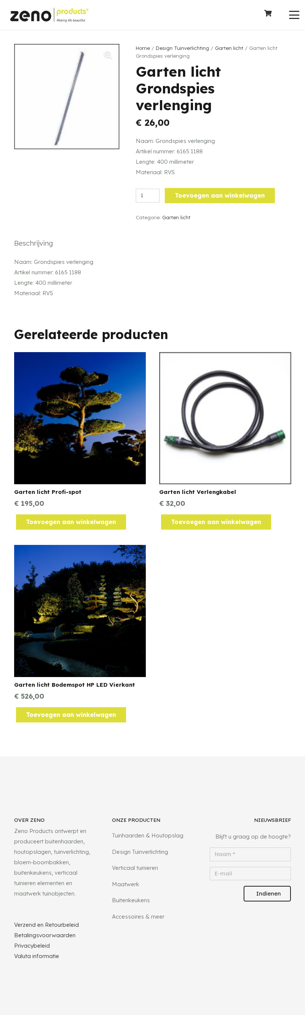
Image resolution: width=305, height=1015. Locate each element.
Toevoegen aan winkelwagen (220, 195)
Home (143, 48)
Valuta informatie (36, 956)
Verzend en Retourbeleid (46, 924)
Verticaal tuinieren (135, 867)
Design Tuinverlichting (182, 48)
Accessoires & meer (138, 916)
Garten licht (229, 48)
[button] (294, 15)
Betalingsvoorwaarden (45, 935)
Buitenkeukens (131, 900)
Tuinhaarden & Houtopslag (147, 835)
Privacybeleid (32, 945)
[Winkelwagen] (268, 15)
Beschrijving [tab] (33, 243)
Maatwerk (125, 884)
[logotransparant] (49, 15)
